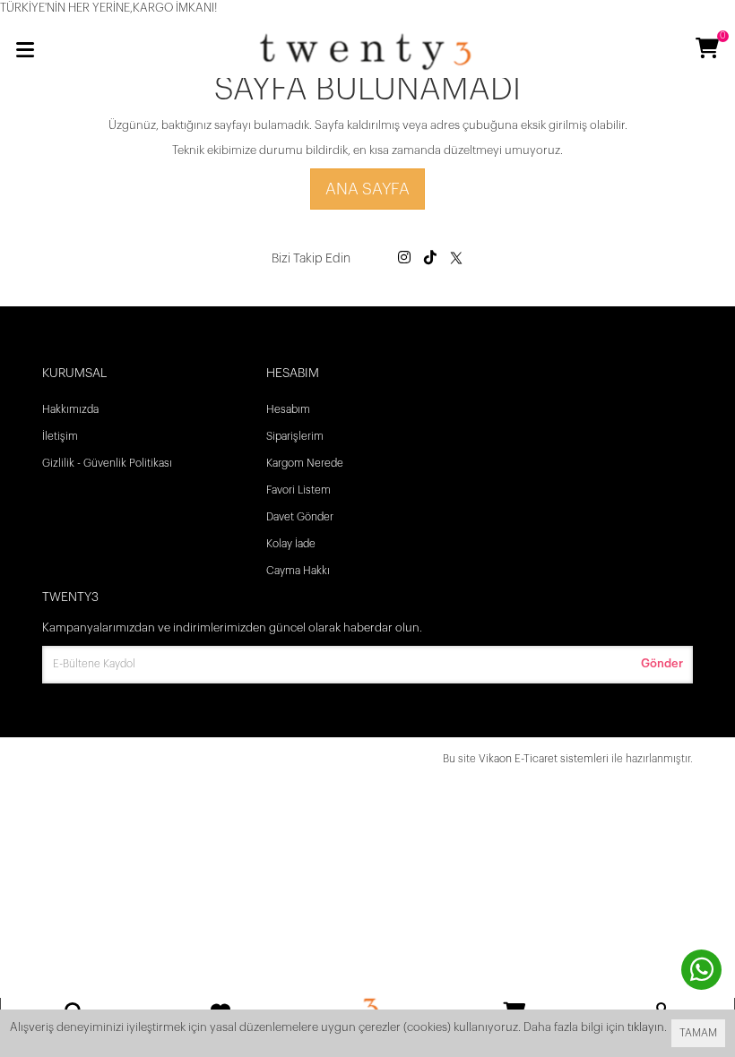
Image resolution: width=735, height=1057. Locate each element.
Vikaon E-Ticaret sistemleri (544, 758)
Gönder (662, 663)
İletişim (60, 436)
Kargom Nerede (304, 463)
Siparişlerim (295, 436)
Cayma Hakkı (298, 570)
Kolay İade (291, 543)
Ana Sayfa (367, 189)
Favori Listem (298, 490)
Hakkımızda (70, 409)
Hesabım (288, 409)
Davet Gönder (299, 516)
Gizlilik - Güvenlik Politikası (107, 463)
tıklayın (645, 1027)
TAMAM (698, 1032)
